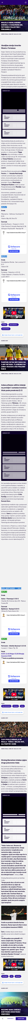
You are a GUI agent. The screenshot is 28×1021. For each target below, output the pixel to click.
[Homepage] (26, 2)
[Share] (3, 1018)
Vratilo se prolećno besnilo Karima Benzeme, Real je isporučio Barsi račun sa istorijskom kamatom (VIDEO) (14, 925)
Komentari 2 (10, 1018)
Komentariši (21, 1018)
